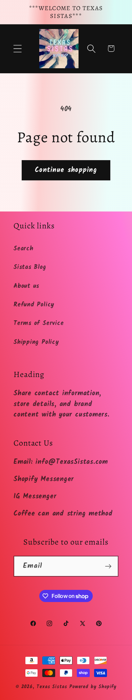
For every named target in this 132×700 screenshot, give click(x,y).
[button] (17, 48)
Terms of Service (39, 323)
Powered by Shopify (92, 687)
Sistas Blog (30, 267)
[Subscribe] (108, 566)
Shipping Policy (36, 342)
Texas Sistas (52, 687)
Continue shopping (66, 170)
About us (26, 286)
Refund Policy (34, 305)
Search (24, 249)
